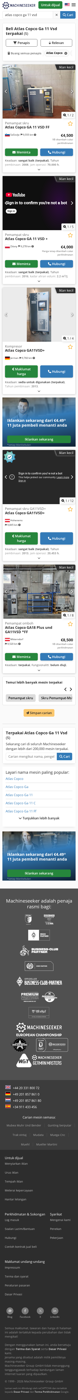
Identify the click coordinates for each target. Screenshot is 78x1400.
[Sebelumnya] (6, 91)
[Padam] (56, 15)
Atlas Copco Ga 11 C (21, 803)
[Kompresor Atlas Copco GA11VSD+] (39, 315)
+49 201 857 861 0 (26, 1094)
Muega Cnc (57, 1135)
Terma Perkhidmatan (47, 1391)
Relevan (57, 43)
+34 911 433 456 (25, 1107)
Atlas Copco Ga (17, 787)
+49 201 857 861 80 (27, 1100)
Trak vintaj (20, 1135)
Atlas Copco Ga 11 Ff (21, 811)
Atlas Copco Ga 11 (19, 795)
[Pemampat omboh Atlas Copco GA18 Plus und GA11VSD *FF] (39, 592)
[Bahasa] (67, 5)
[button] (74, 5)
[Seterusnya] (71, 91)
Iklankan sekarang (39, 439)
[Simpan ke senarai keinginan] (70, 123)
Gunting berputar (59, 1125)
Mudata (38, 1135)
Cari (69, 15)
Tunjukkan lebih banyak (41, 818)
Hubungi (58, 152)
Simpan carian (40, 713)
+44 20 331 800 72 (26, 1088)
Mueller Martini (46, 1144)
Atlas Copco (14, 779)
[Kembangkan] (39, 169)
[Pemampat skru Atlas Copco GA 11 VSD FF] (39, 91)
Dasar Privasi (21, 1391)
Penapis (23, 43)
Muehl (25, 1144)
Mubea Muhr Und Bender (24, 1125)
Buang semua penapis (25, 53)
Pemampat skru (20, 698)
